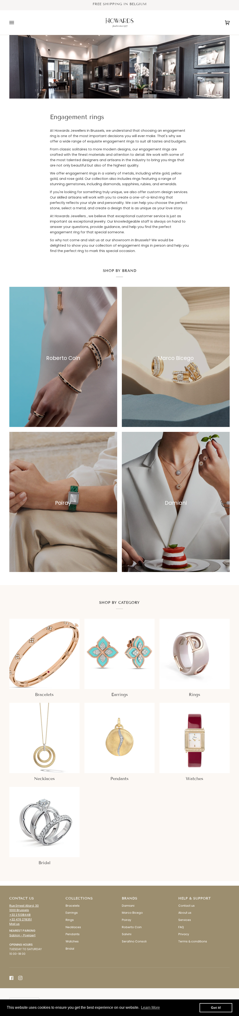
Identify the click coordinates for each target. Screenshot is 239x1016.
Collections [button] (79, 898)
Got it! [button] (216, 1007)
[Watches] (194, 738)
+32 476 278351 (20, 919)
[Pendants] (119, 738)
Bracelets (73, 906)
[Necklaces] (44, 738)
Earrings (72, 913)
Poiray (126, 920)
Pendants (73, 934)
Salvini (126, 934)
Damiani (128, 906)
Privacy (183, 934)
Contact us (186, 906)
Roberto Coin (132, 927)
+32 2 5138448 (20, 915)
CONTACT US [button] (21, 898)
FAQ (181, 927)
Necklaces (73, 927)
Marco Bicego (132, 913)
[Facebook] (11, 978)
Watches (72, 941)
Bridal (70, 949)
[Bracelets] (44, 654)
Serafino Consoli (134, 941)
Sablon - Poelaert (22, 935)
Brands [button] (129, 898)
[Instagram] (20, 978)
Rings (70, 920)
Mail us (14, 924)
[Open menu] (16, 22)
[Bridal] (44, 822)
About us (184, 913)
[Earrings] (119, 654)
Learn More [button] (150, 1007)
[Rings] (194, 654)
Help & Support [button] (194, 898)
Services (184, 920)
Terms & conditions (192, 941)
